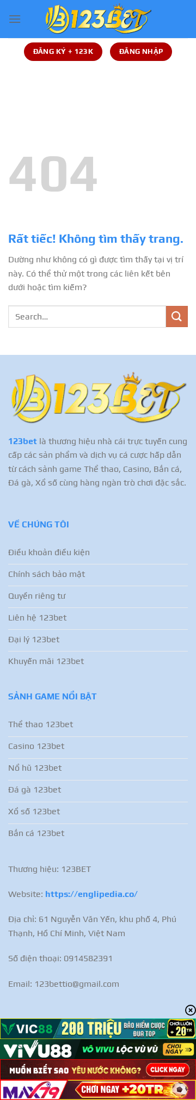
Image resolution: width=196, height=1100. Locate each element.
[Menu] (14, 18)
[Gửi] (177, 316)
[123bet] (98, 19)
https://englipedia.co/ (91, 894)
